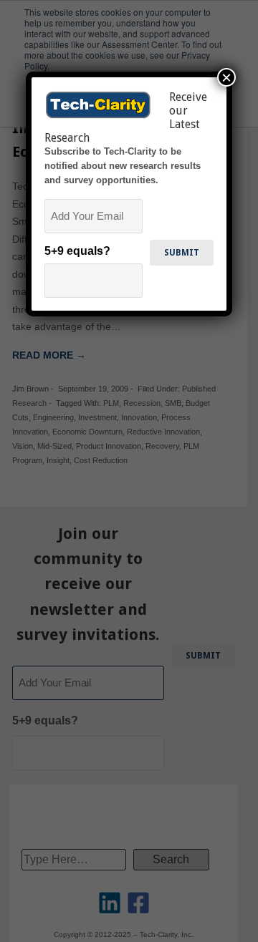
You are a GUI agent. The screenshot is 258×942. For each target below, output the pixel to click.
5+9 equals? (77, 251)
